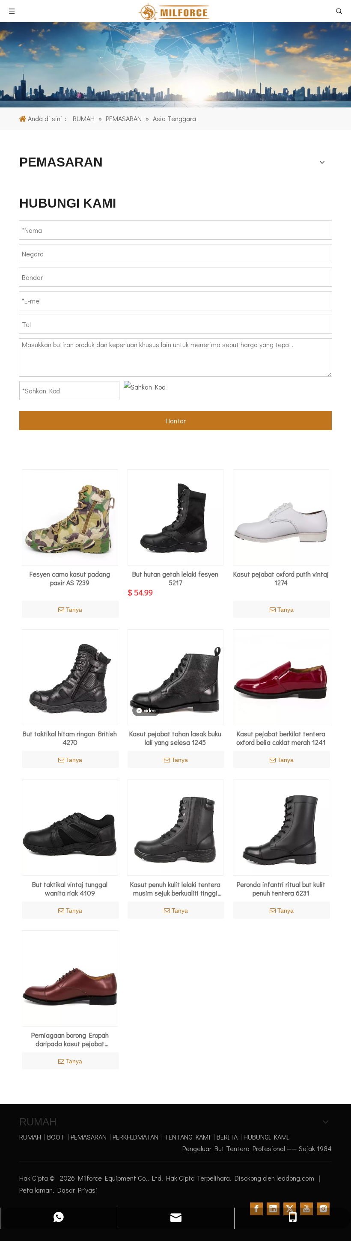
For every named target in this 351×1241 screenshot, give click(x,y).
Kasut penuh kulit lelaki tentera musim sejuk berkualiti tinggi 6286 (175, 888)
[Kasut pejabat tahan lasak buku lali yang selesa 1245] (175, 676)
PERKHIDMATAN (135, 1136)
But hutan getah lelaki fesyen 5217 (175, 578)
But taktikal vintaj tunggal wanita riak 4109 (69, 888)
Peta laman (36, 1189)
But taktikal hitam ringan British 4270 (70, 738)
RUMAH (30, 1136)
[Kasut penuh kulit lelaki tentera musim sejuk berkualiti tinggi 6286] (175, 826)
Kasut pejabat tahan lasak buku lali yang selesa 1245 (175, 738)
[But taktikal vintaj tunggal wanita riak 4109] (70, 826)
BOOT (56, 1136)
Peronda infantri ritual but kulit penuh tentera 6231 (281, 888)
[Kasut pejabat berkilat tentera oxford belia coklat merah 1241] (281, 676)
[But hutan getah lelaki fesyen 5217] (175, 516)
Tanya (74, 609)
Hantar (176, 420)
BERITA (227, 1136)
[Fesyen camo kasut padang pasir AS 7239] (70, 516)
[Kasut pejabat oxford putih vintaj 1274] (281, 516)
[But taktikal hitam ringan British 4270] (70, 676)
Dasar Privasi (77, 1189)
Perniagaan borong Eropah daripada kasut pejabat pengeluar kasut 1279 (70, 1039)
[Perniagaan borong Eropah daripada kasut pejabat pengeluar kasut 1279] (70, 977)
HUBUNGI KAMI (266, 1136)
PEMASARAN (89, 1136)
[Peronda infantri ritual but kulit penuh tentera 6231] (281, 826)
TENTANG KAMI (187, 1136)
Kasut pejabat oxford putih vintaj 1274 (281, 578)
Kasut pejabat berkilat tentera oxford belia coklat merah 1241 (281, 738)
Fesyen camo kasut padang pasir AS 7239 (70, 578)
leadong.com (296, 1177)
